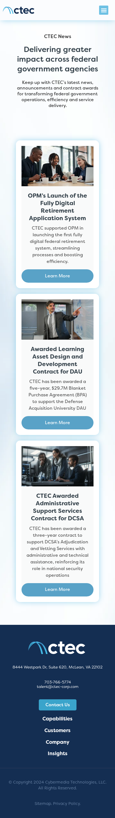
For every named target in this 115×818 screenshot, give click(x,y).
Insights (58, 753)
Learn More (57, 276)
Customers (57, 730)
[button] (103, 10)
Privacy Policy (66, 803)
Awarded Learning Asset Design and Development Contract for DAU (57, 360)
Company (58, 742)
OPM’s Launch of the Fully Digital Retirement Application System (57, 207)
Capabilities (57, 718)
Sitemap (43, 803)
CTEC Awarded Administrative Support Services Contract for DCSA (57, 507)
